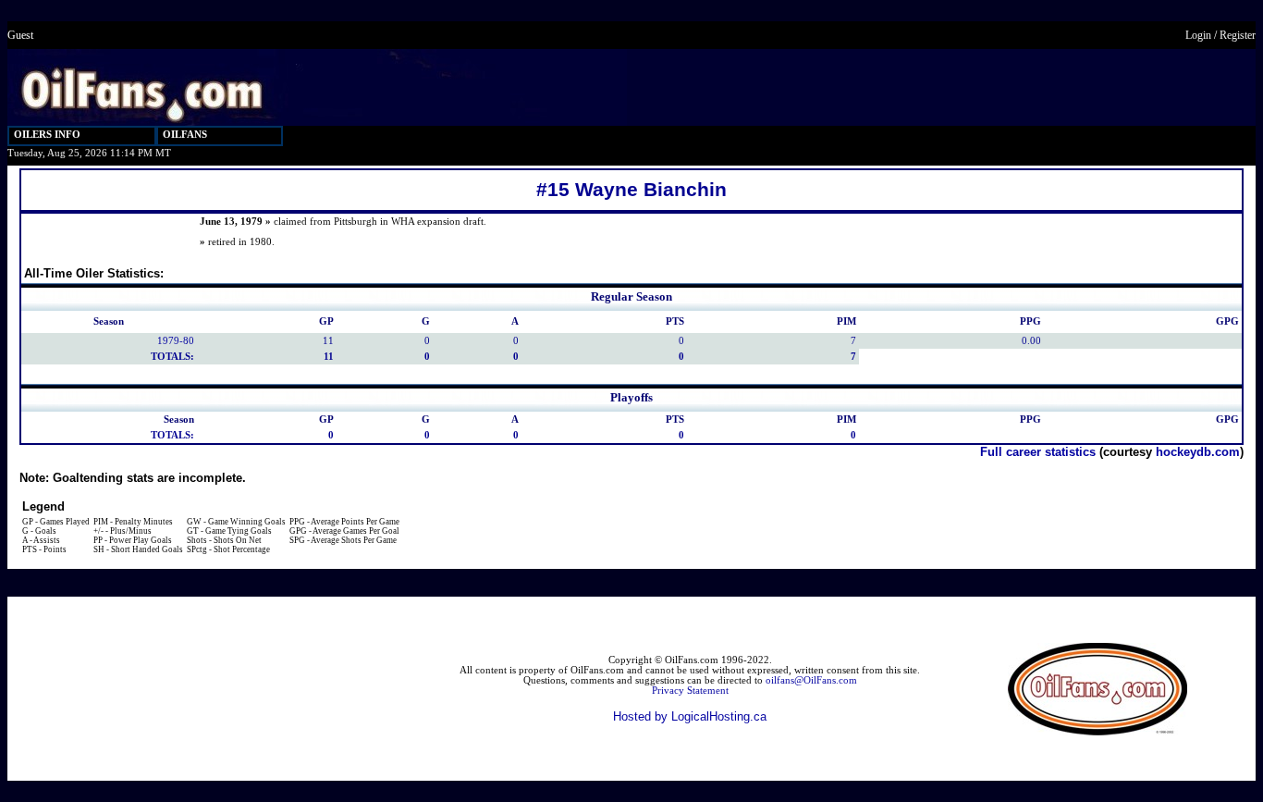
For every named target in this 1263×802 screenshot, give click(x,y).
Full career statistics (1038, 452)
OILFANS (185, 135)
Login (1198, 35)
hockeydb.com (1198, 452)
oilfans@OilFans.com (811, 680)
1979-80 (175, 341)
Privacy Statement (690, 690)
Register (1238, 35)
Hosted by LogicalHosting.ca (689, 716)
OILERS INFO (47, 135)
